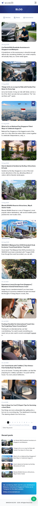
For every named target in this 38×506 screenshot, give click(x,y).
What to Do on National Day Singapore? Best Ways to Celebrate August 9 (24, 457)
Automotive (29, 17)
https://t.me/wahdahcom (12, 492)
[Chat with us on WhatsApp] (33, 499)
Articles (8, 17)
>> (32, 422)
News (18, 17)
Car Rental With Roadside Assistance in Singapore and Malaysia (24, 441)
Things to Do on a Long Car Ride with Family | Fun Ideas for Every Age (24, 449)
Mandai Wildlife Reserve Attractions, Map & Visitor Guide (24, 473)
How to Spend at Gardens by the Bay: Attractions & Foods (24, 465)
